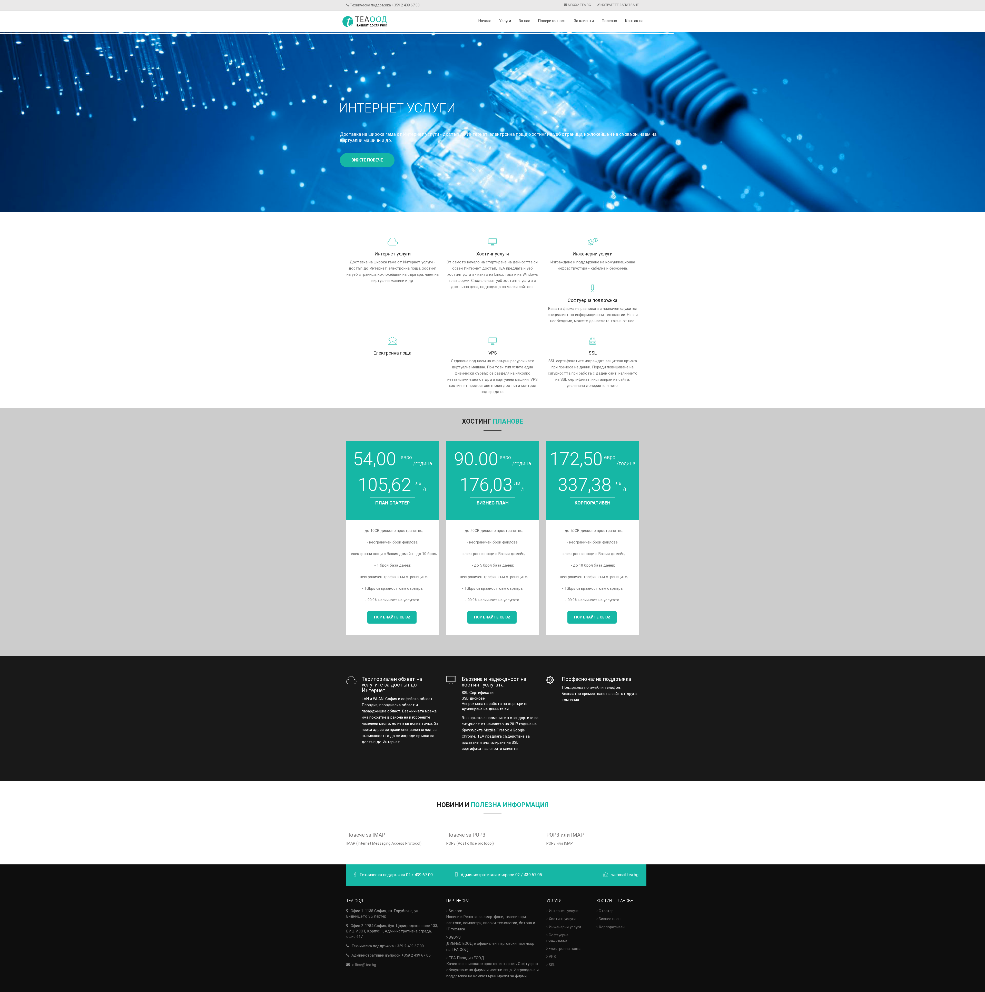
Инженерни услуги (564, 927)
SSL (551, 964)
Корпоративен (611, 927)
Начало (484, 20)
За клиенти (584, 20)
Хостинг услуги (562, 919)
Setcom (490, 920)
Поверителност (552, 20)
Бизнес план (609, 919)
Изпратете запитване (619, 5)
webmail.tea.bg (624, 874)
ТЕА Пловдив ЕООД (492, 967)
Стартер (606, 911)
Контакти (634, 20)
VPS (552, 956)
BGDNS (490, 943)
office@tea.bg (364, 964)
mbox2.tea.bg (579, 5)
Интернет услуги (563, 911)
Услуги (505, 20)
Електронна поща (564, 948)
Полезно (609, 20)
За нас (524, 20)
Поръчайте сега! (392, 617)
